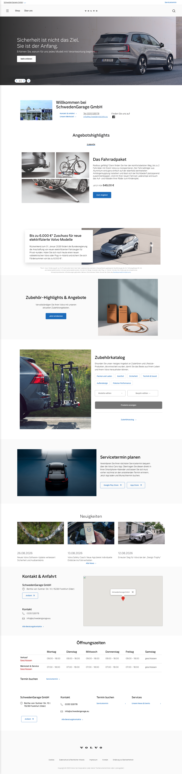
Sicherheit (133, 376)
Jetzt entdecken (56, 316)
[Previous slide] (16, 81)
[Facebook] (113, 117)
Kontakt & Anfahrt (67, 113)
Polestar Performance (122, 383)
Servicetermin (170, 2)
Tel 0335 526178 (91, 113)
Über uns (28, 10)
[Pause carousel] (29, 81)
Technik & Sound (150, 376)
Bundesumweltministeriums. (122, 272)
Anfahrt (29, 595)
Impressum (93, 760)
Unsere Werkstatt (67, 116)
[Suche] (173, 11)
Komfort (120, 376)
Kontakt (105, 760)
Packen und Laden (104, 376)
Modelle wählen (104, 393)
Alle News (90, 563)
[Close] (133, 592)
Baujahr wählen (142, 393)
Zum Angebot (102, 195)
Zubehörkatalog (127, 419)
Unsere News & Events (141, 703)
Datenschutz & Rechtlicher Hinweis (71, 760)
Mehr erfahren (26, 59)
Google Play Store (111, 485)
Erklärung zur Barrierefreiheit (123, 760)
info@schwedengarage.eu (95, 116)
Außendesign (102, 383)
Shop (17, 10)
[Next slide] (24, 81)
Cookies (51, 760)
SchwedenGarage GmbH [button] (13, 2)
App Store (134, 485)
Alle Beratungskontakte (32, 626)
